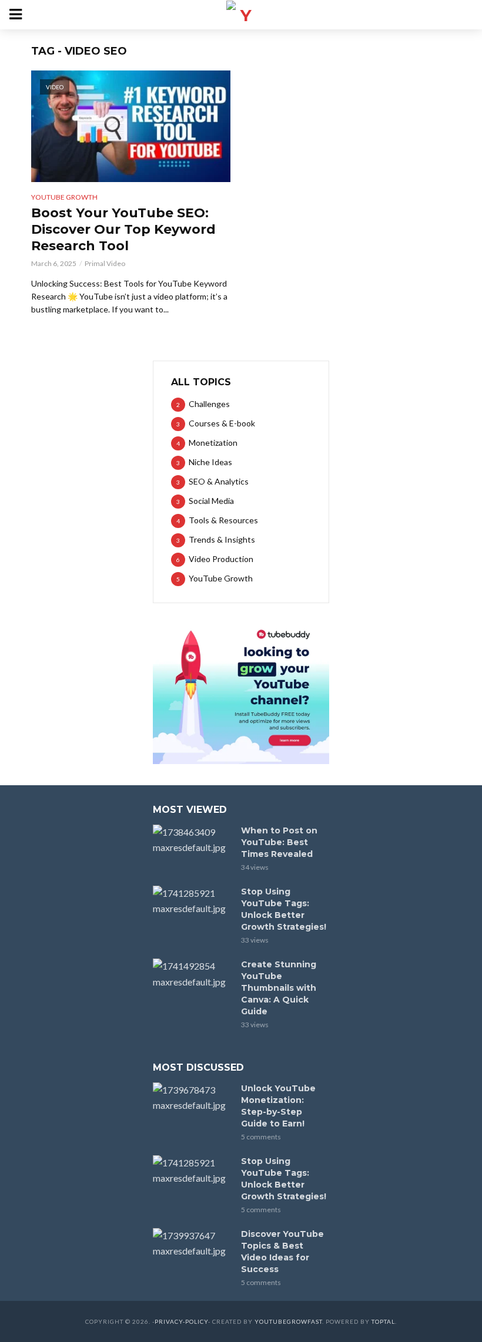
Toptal (383, 1321)
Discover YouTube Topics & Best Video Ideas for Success (282, 1251)
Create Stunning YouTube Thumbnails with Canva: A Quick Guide (278, 988)
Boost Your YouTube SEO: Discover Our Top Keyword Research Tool (123, 229)
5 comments (261, 1136)
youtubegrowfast (288, 1321)
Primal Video (105, 263)
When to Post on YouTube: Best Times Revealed (279, 842)
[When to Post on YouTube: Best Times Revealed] (191, 840)
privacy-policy (181, 1321)
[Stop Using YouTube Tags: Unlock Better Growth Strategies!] (191, 901)
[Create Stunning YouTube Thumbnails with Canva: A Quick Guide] (191, 973)
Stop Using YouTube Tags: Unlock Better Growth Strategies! (283, 909)
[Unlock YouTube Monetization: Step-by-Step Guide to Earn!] (191, 1097)
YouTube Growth (64, 197)
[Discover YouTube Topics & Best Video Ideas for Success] (191, 1243)
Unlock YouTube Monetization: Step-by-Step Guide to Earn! (278, 1106)
